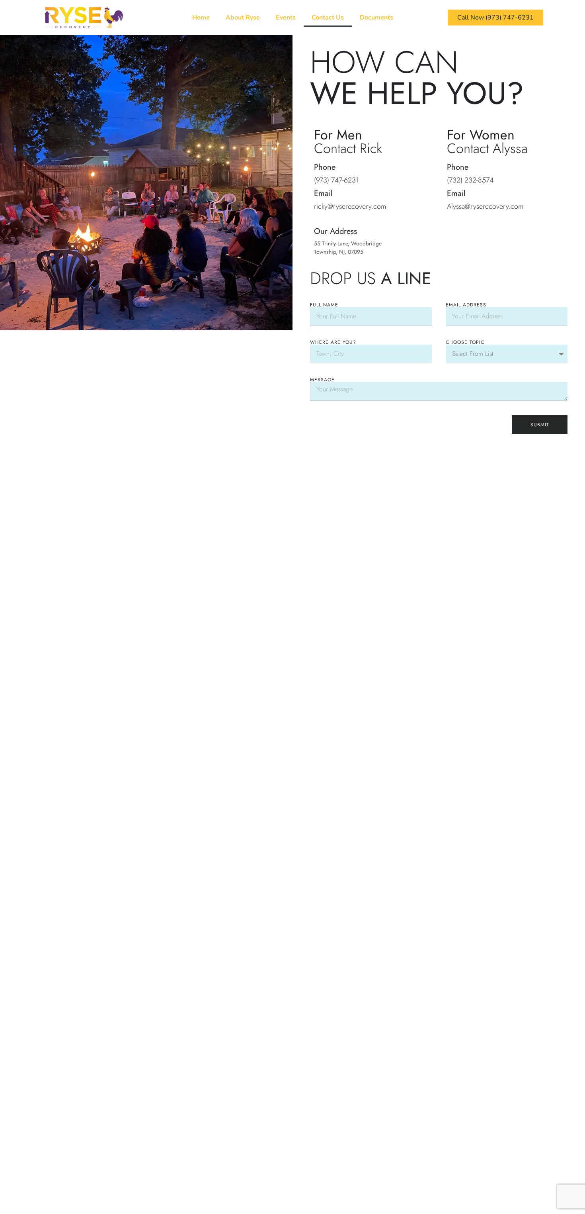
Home (201, 17)
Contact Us (328, 17)
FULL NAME (324, 304)
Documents (376, 17)
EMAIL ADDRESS (466, 304)
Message (322, 379)
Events (286, 17)
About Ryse (243, 17)
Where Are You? (333, 342)
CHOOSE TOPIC (465, 342)
